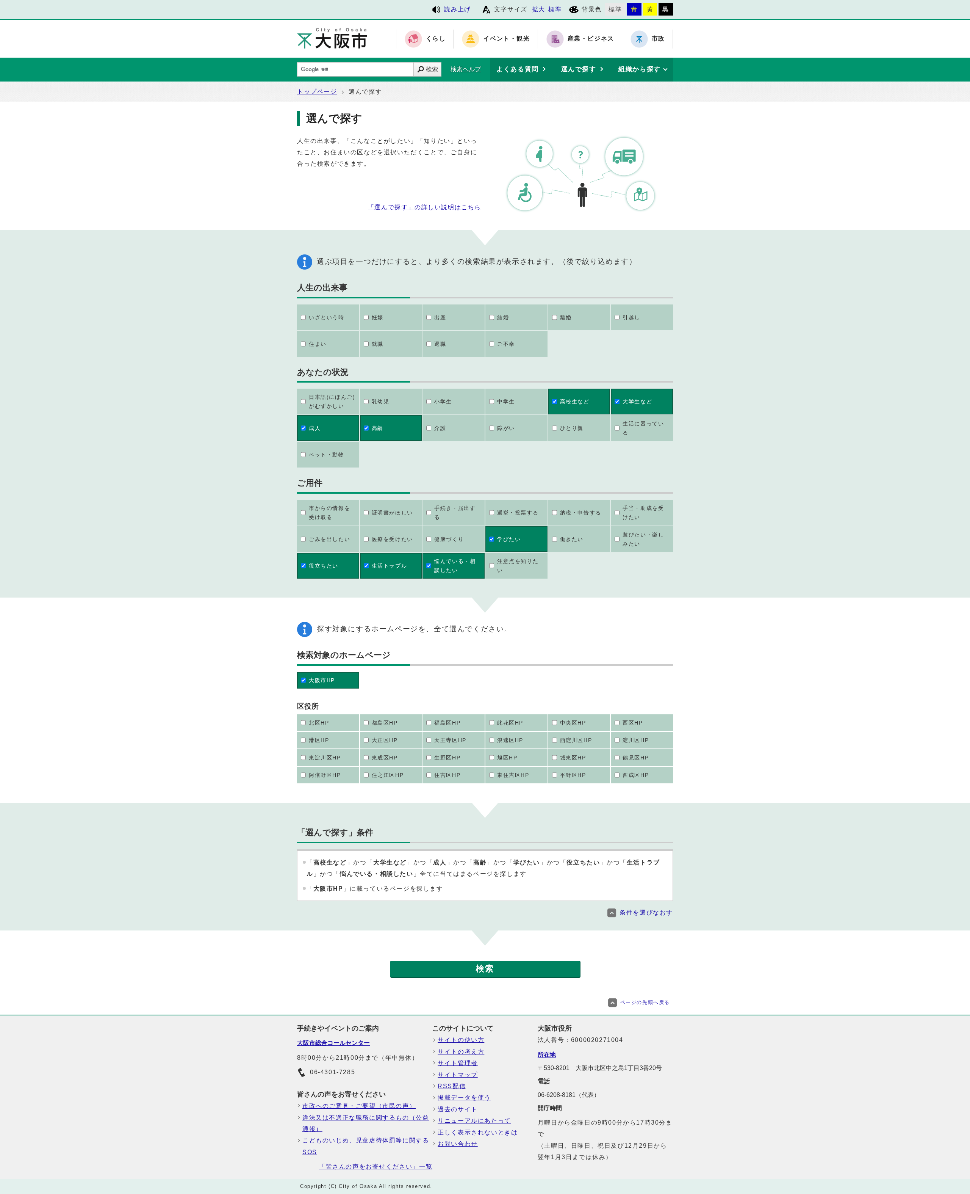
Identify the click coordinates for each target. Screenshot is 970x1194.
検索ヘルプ (466, 69)
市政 (658, 39)
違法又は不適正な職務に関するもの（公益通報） (365, 1123)
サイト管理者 (458, 1063)
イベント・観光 (506, 39)
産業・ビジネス (591, 39)
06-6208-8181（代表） (569, 1095)
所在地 (547, 1054)
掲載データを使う (464, 1097)
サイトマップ (458, 1075)
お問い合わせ (458, 1144)
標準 (555, 9)
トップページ (317, 91)
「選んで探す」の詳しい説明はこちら (424, 207)
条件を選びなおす (646, 912)
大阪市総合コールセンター (333, 1043)
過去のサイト (458, 1109)
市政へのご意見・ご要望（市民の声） (359, 1106)
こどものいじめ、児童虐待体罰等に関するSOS (365, 1146)
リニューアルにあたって (474, 1120)
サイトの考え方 (461, 1051)
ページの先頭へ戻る (645, 1002)
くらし (436, 39)
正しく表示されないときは (478, 1132)
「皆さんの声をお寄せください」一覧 (375, 1166)
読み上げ (457, 9)
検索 (432, 69)
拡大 (538, 9)
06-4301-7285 (332, 1072)
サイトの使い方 (461, 1040)
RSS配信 (452, 1086)
